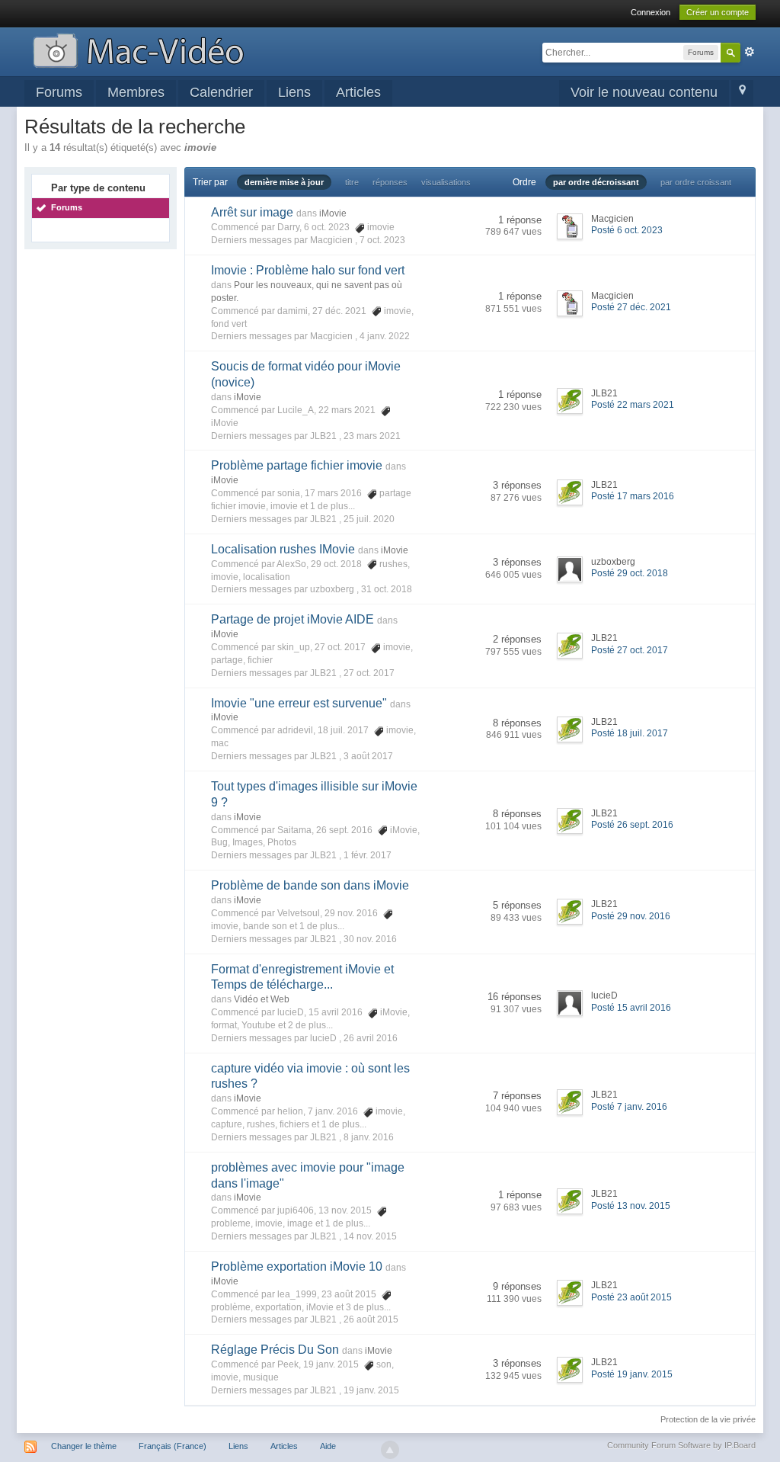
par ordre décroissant (596, 182)
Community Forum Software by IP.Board (681, 1445)
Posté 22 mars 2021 (632, 404)
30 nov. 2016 (370, 939)
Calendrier (221, 92)
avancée (749, 52)
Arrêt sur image (252, 212)
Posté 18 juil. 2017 (629, 733)
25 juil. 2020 (369, 519)
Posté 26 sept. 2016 (632, 824)
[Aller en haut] (390, 1450)
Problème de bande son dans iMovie (310, 885)
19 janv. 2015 (371, 1390)
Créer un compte (717, 12)
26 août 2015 (371, 1319)
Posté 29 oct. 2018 (629, 573)
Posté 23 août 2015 (631, 1297)
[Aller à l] (138, 49)
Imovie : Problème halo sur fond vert (307, 270)
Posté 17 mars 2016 (632, 496)
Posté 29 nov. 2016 (630, 916)
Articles (358, 92)
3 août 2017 (368, 756)
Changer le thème (84, 1446)
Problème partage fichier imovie (296, 465)
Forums (59, 92)
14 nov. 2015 (370, 1236)
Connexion (650, 12)
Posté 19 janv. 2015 (632, 1374)
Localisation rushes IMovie (283, 549)
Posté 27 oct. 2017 (629, 650)
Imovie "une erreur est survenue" (299, 703)
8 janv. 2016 (369, 1137)
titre (352, 182)
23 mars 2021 (372, 436)
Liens (294, 92)
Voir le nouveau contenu (644, 92)
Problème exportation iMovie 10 (296, 1266)
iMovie (333, 213)
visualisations (446, 182)
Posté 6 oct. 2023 (627, 230)
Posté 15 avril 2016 (631, 1007)
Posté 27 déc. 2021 (631, 307)
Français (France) (172, 1446)
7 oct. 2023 (382, 240)
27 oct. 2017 (369, 673)
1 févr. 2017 (368, 855)
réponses (390, 182)
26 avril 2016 (371, 1038)
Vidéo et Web (261, 999)
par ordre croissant (695, 182)
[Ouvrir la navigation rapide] (742, 93)
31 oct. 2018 (386, 589)
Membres (136, 92)
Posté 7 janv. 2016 (629, 1106)
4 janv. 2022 (385, 336)
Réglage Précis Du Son (275, 1349)
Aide (328, 1446)
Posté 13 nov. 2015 (630, 1206)
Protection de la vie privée (708, 1419)
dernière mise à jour (284, 182)
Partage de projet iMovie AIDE (292, 619)
